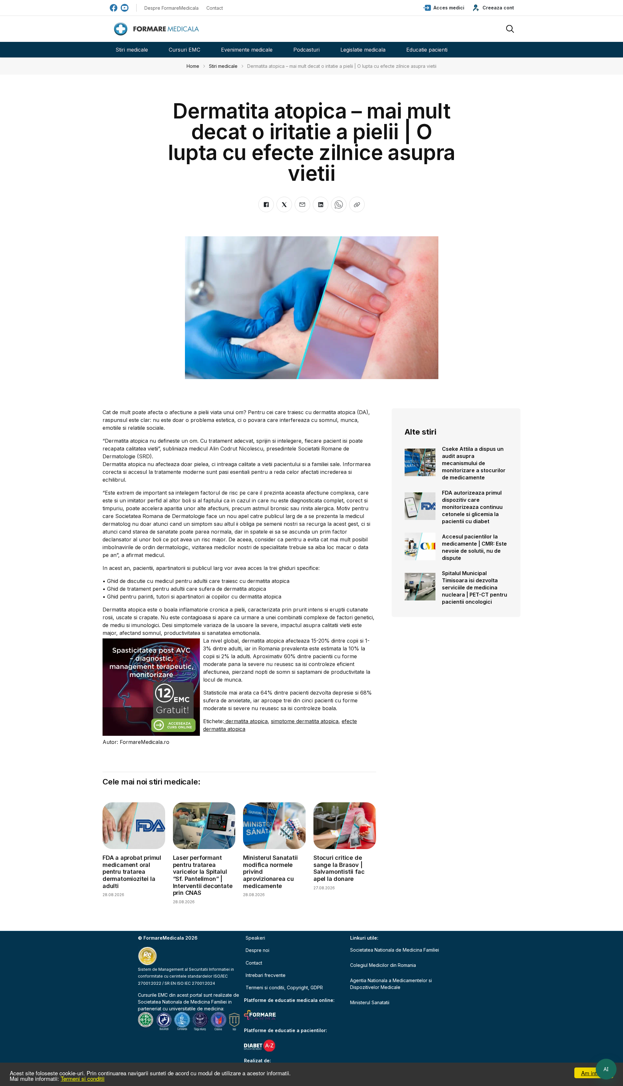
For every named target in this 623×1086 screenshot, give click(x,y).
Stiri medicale (132, 49)
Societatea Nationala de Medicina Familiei (182, 1002)
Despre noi (257, 950)
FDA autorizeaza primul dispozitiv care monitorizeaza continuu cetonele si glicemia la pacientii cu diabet (472, 506)
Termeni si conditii (82, 1078)
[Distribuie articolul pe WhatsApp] (339, 204)
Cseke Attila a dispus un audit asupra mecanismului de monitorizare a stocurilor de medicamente (474, 463)
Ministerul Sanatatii (369, 1002)
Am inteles (594, 1073)
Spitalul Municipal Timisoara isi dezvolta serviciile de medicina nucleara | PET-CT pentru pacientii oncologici (474, 587)
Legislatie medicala (362, 49)
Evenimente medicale (247, 49)
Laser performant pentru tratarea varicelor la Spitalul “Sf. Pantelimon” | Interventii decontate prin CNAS (203, 875)
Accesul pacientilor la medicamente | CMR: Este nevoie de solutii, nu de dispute (474, 547)
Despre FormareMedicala (171, 8)
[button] (443, 7)
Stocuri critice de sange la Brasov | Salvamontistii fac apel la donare (338, 868)
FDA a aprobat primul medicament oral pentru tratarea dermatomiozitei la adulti (132, 871)
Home (193, 66)
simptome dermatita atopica (304, 721)
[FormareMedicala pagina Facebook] (113, 7)
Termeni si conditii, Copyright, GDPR (284, 987)
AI (606, 1069)
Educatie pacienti (426, 49)
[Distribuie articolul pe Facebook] (266, 204)
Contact (214, 8)
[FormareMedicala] (157, 29)
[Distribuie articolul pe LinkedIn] (320, 204)
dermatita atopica (246, 721)
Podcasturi (306, 49)
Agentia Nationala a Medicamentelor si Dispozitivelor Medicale (391, 984)
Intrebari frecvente (266, 975)
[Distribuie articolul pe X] (284, 204)
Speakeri (255, 938)
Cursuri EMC (184, 49)
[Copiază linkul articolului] (357, 204)
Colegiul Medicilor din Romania (383, 965)
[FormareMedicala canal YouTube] (124, 8)
